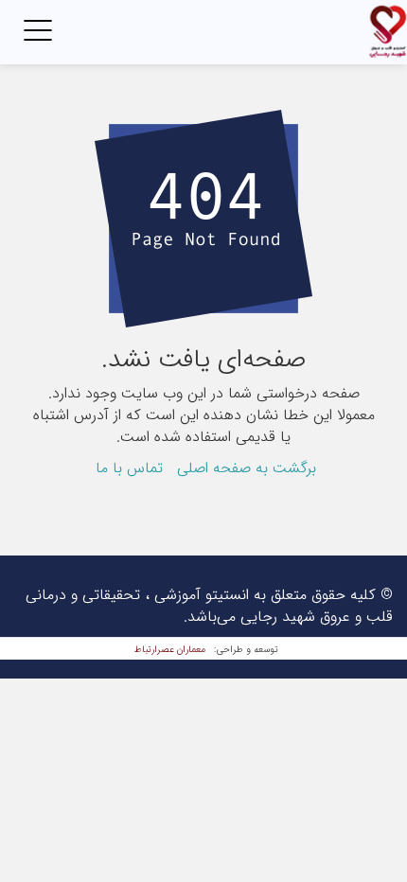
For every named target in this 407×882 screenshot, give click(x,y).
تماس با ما (129, 468)
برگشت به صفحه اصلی (246, 468)
